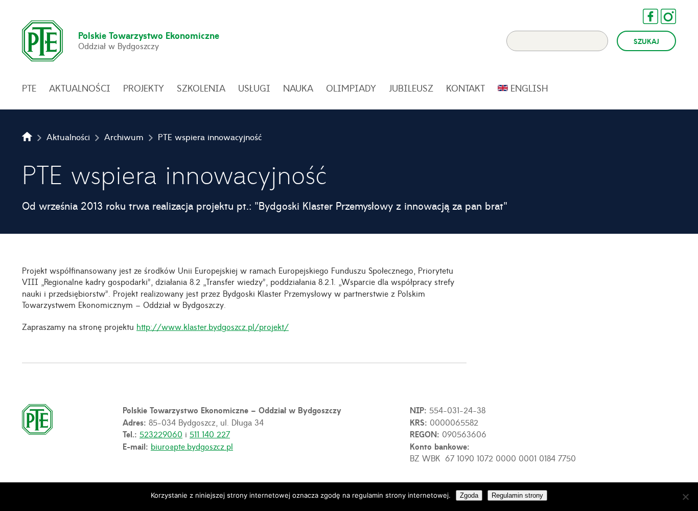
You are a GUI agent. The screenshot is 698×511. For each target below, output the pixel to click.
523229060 (160, 433)
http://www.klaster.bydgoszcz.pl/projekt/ (212, 326)
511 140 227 (210, 433)
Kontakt (465, 88)
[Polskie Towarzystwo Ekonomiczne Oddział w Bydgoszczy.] (27, 136)
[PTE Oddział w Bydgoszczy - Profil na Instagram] (663, 16)
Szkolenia (201, 88)
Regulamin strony (517, 495)
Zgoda (469, 495)
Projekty (143, 88)
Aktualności (79, 88)
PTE (29, 88)
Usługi (254, 88)
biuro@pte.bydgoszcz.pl (192, 446)
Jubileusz (411, 88)
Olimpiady (351, 88)
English (529, 88)
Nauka (298, 88)
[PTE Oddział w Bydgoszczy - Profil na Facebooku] (645, 16)
